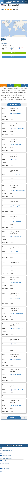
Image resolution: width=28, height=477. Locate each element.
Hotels (15, 57)
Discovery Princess (18, 206)
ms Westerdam (17, 221)
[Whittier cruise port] (14, 28)
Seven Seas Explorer (18, 175)
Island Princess (17, 236)
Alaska (3, 40)
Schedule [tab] (3, 86)
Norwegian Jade (17, 144)
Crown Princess (5, 468)
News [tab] (24, 86)
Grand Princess (17, 113)
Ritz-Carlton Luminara (18, 190)
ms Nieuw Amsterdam (18, 128)
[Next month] (25, 104)
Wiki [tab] (11, 86)
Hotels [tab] (17, 86)
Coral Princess (16, 159)
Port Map (14, 53)
